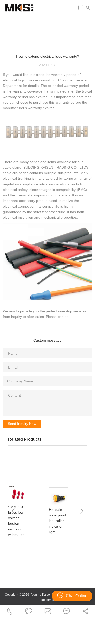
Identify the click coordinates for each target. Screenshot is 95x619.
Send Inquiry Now (22, 424)
